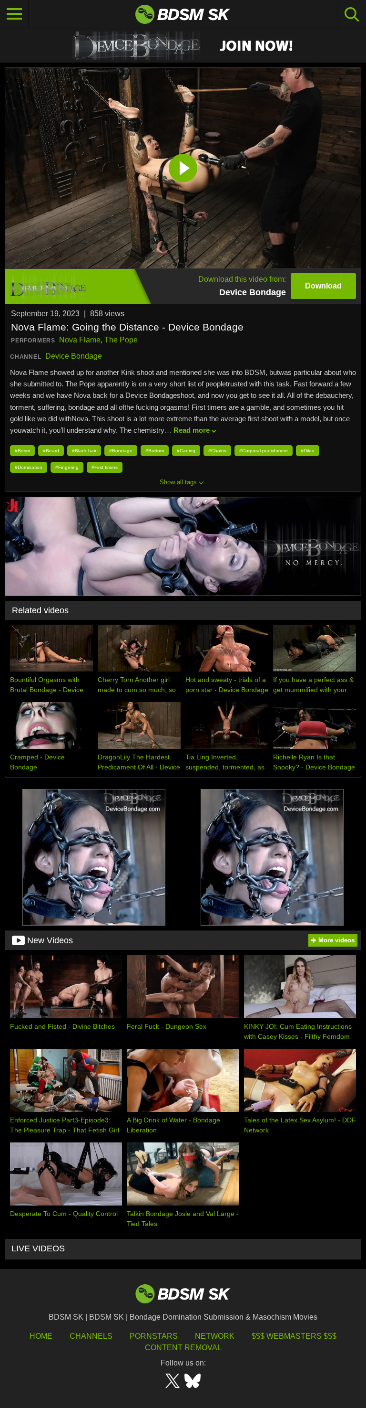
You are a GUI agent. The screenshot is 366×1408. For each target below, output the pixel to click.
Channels (91, 1336)
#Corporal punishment (263, 450)
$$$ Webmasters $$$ (294, 1336)
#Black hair (84, 450)
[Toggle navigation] (14, 14)
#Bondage (120, 450)
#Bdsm (22, 450)
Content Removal (183, 1348)
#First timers (105, 467)
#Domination (28, 467)
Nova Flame (80, 340)
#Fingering (67, 467)
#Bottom (154, 450)
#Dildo (308, 450)
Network (214, 1336)
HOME (41, 1336)
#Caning (186, 450)
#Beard (51, 450)
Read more (191, 430)
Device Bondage (73, 356)
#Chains (217, 450)
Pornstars (154, 1336)
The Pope (121, 340)
